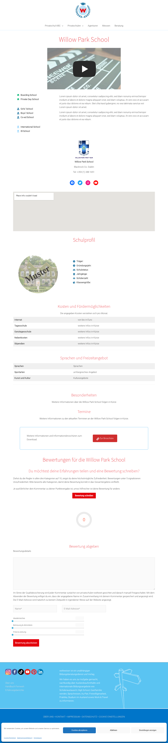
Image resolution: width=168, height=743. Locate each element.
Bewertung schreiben (84, 495)
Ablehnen (113, 730)
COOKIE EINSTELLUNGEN (112, 716)
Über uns (9, 683)
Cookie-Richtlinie (10, 738)
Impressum (38, 738)
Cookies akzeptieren (79, 730)
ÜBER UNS (48, 716)
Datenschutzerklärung (24, 738)
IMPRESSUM (73, 716)
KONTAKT (60, 716)
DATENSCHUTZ (89, 716)
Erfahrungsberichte (14, 690)
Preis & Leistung (19, 632)
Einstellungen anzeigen (147, 730)
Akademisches (19, 618)
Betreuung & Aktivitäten (22, 625)
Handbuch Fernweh (14, 686)
